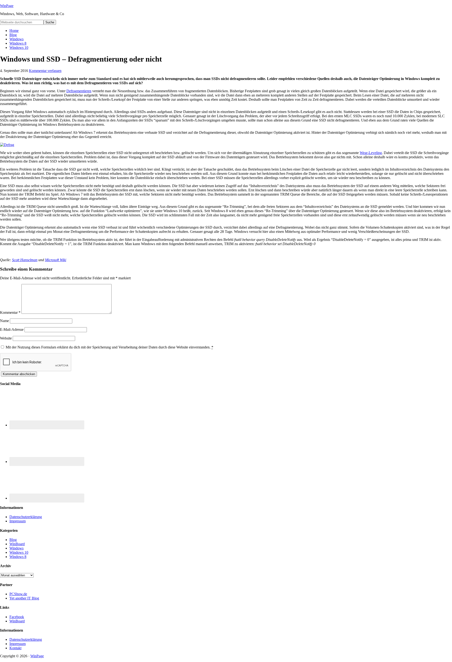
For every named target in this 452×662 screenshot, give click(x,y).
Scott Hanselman (24, 260)
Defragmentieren (78, 91)
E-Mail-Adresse (12, 329)
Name (4, 321)
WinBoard (17, 544)
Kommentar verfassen (45, 71)
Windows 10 (18, 552)
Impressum (17, 521)
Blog (13, 540)
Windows (16, 548)
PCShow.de (18, 594)
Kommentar (10, 312)
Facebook (16, 617)
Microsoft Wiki (55, 260)
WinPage (6, 6)
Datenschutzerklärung (25, 517)
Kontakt (15, 648)
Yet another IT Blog (24, 598)
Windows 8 (17, 557)
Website (6, 338)
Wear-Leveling (371, 153)
